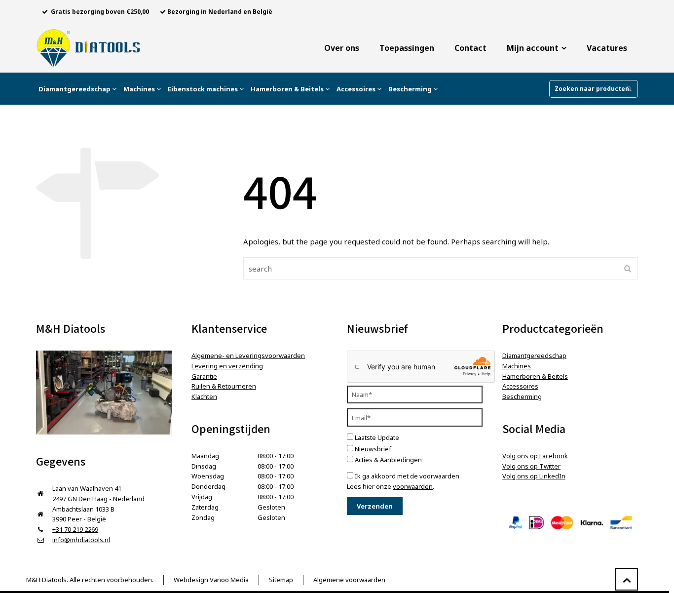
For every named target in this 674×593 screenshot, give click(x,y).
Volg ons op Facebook (535, 455)
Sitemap (281, 579)
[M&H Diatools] (88, 48)
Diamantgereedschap (75, 88)
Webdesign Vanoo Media (211, 579)
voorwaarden (413, 486)
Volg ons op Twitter (531, 466)
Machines (139, 88)
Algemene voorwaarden (349, 579)
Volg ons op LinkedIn (533, 476)
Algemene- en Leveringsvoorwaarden (248, 355)
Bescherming (410, 88)
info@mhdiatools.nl (81, 539)
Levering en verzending (227, 365)
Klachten (204, 396)
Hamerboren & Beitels (288, 88)
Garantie (204, 376)
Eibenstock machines (203, 88)
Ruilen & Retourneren (223, 386)
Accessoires (357, 88)
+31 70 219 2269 (75, 529)
